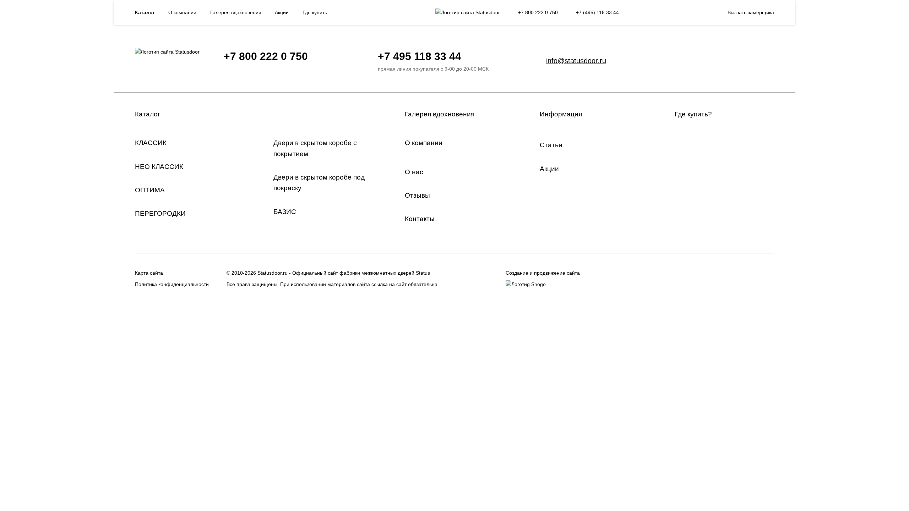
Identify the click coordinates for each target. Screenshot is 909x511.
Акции (282, 12)
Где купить (315, 12)
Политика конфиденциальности (172, 284)
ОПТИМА (150, 190)
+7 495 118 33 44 (419, 56)
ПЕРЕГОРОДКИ (160, 213)
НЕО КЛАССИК (159, 166)
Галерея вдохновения (235, 12)
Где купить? (693, 114)
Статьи (551, 145)
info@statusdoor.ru (576, 61)
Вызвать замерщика (751, 12)
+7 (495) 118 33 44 (597, 12)
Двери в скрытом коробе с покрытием (315, 148)
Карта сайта (149, 273)
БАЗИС (284, 211)
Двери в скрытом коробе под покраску (319, 183)
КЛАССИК (151, 143)
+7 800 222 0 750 (538, 12)
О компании (182, 12)
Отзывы (417, 195)
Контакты (420, 218)
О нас (414, 172)
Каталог (145, 12)
